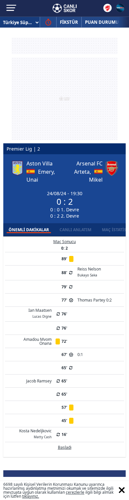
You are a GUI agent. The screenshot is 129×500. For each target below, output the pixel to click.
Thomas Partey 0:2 (94, 300)
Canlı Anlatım (75, 229)
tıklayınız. (30, 496)
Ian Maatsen (40, 312)
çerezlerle (75, 492)
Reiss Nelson (89, 271)
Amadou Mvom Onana (37, 341)
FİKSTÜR (69, 22)
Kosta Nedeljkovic (35, 433)
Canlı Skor (65, 8)
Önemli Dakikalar (29, 229)
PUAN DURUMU (102, 22)
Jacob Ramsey (39, 381)
